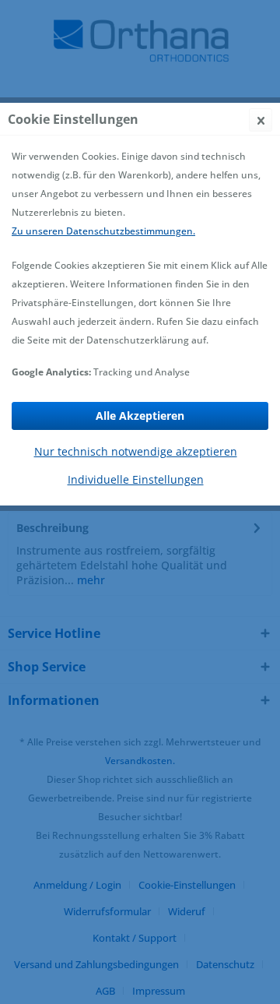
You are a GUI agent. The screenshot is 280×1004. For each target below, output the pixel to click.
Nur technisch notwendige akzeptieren (135, 451)
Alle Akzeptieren (140, 415)
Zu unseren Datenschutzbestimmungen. (103, 231)
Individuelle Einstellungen (136, 479)
